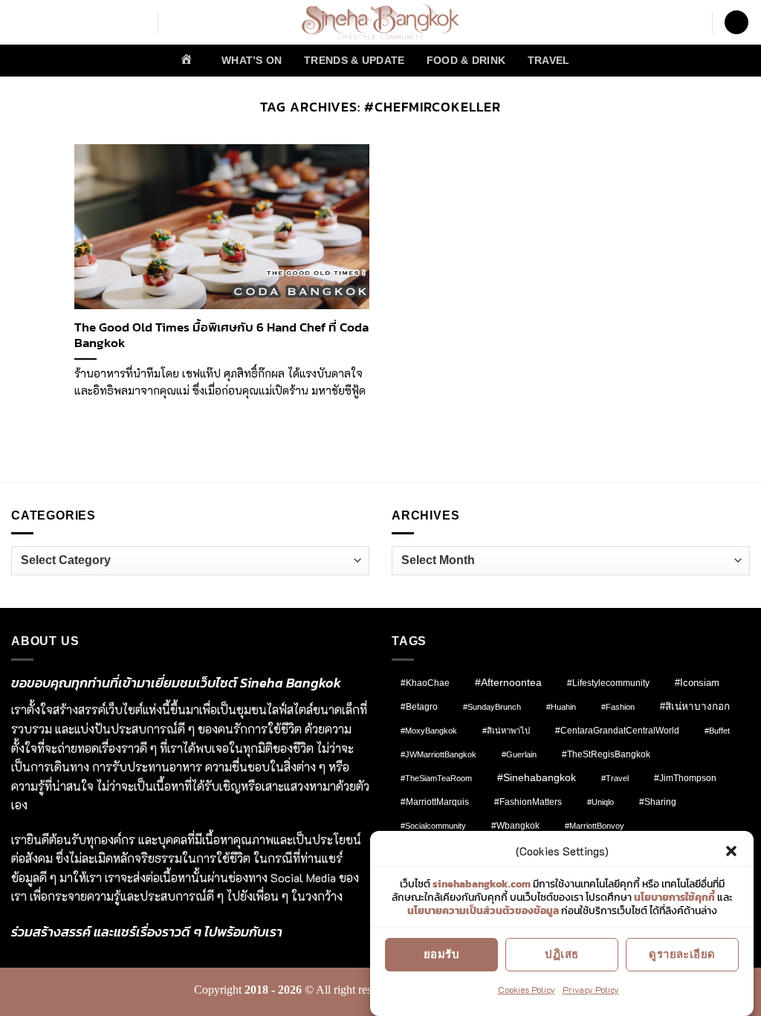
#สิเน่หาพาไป (506, 730)
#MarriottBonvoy (594, 825)
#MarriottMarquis (435, 801)
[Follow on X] (79, 22)
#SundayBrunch (492, 706)
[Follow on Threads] (98, 22)
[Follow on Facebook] (21, 22)
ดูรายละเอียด (682, 954)
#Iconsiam (697, 682)
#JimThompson (685, 778)
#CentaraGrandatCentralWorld (617, 730)
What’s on (251, 60)
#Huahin (561, 706)
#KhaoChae (425, 683)
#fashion (618, 706)
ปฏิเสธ (561, 954)
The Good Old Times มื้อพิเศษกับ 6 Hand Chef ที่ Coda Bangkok (221, 336)
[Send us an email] (117, 22)
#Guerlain (519, 754)
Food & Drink (466, 60)
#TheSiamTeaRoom (436, 778)
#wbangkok (515, 826)
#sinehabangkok (536, 777)
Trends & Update (354, 60)
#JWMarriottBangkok (438, 754)
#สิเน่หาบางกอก (695, 706)
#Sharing (657, 802)
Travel (549, 60)
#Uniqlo (600, 801)
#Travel (615, 778)
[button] (731, 851)
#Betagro (419, 707)
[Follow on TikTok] (59, 22)
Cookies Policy (526, 989)
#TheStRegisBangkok (606, 754)
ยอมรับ (441, 954)
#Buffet (717, 730)
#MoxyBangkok (429, 730)
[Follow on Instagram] (40, 22)
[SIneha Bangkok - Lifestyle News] (380, 22)
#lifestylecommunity (608, 683)
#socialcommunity (433, 825)
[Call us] (137, 22)
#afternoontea (508, 682)
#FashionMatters (528, 802)
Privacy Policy (591, 989)
